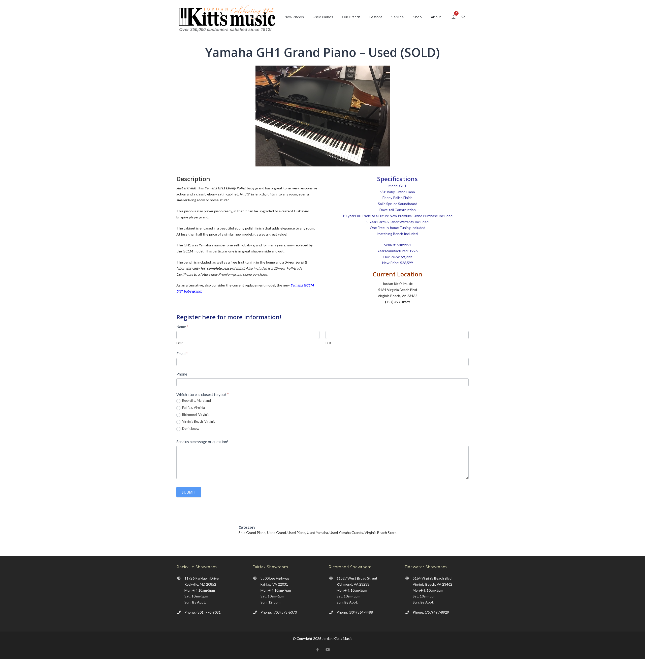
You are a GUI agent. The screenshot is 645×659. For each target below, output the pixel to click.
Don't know (190, 428)
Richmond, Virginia (195, 415)
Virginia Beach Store (381, 532)
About (436, 17)
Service (397, 17)
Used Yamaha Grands (346, 532)
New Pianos (294, 17)
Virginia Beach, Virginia (198, 421)
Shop (417, 17)
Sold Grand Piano (252, 532)
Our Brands (351, 17)
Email (182, 353)
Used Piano (296, 532)
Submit (189, 492)
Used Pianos (323, 17)
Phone (181, 374)
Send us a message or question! (202, 441)
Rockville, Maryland (196, 400)
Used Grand (276, 532)
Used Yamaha (317, 532)
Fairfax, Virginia (193, 408)
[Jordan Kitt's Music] (226, 19)
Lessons (375, 17)
